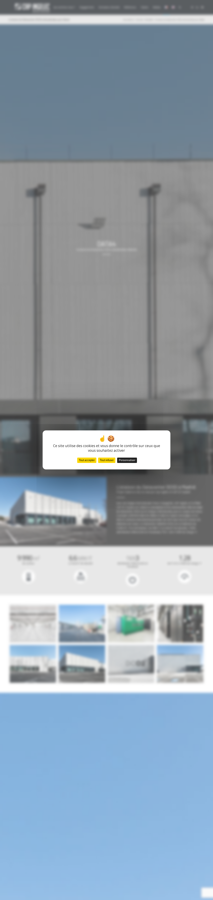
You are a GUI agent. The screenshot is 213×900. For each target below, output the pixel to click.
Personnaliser (127, 460)
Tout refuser (107, 460)
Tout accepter (87, 460)
